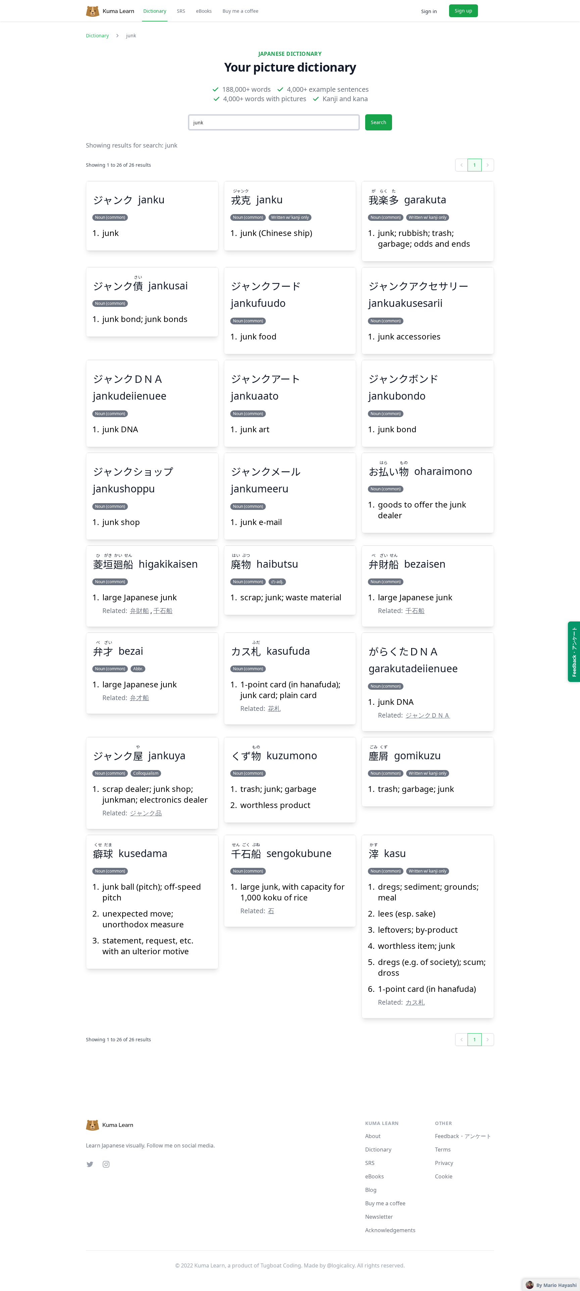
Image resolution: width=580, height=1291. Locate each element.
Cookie (443, 1176)
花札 (274, 708)
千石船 (163, 610)
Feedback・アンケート (463, 1136)
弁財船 (139, 610)
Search (378, 122)
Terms (443, 1149)
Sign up (463, 10)
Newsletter (379, 1216)
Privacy (444, 1163)
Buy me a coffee (240, 11)
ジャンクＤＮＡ (427, 715)
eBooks (204, 11)
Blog (371, 1190)
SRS (181, 11)
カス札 (415, 1002)
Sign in (429, 11)
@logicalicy (340, 1265)
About (373, 1136)
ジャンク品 (146, 812)
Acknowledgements (390, 1230)
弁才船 (139, 697)
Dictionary (154, 11)
